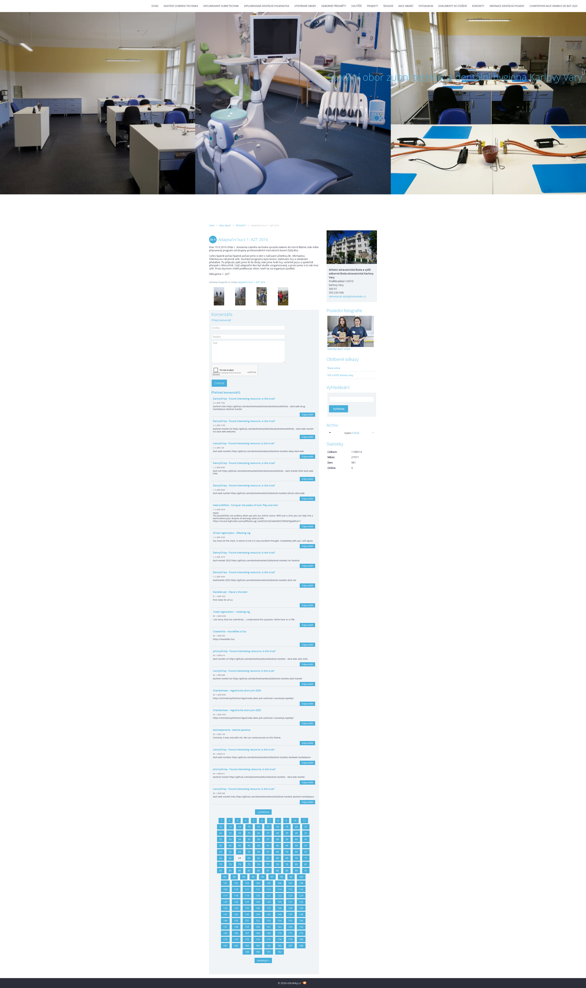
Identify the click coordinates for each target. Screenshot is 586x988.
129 (269, 901)
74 (239, 864)
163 (290, 926)
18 (277, 826)
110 (236, 889)
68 (277, 858)
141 (225, 914)
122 (279, 895)
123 (290, 895)
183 (247, 945)
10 (295, 820)
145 (269, 914)
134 (236, 908)
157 (225, 926)
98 (281, 876)
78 (277, 864)
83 (230, 870)
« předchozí (263, 811)
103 (247, 883)
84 (239, 870)
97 (272, 876)
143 (247, 914)
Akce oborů (405, 6)
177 (269, 939)
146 (279, 914)
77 (268, 864)
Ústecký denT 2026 (338, 349)
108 (301, 883)
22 (220, 833)
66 (258, 858)
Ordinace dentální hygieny (506, 6)
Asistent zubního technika (181, 6)
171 (290, 933)
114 (279, 889)
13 (230, 826)
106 (279, 883)
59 (287, 851)
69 (287, 858)
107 (290, 883)
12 (220, 826)
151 (247, 920)
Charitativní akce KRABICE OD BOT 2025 (554, 6)
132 (301, 901)
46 (258, 845)
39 (287, 839)
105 (269, 883)
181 (225, 945)
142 (236, 914)
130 (279, 901)
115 (290, 889)
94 (243, 876)
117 (225, 895)
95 (253, 876)
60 (296, 851)
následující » (263, 960)
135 (247, 908)
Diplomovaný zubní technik (221, 6)
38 (277, 839)
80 (296, 864)
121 (269, 895)
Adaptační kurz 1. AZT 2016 (251, 282)
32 (220, 839)
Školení (388, 6)
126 (236, 901)
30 (296, 833)
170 (279, 933)
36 (258, 839)
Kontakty (478, 6)
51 (305, 845)
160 (258, 926)
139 (290, 908)
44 (239, 845)
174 (236, 939)
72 (220, 864)
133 (225, 908)
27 (268, 833)
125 (225, 901)
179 (290, 939)
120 (258, 895)
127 (247, 901)
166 (236, 933)
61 (305, 851)
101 (225, 883)
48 (277, 845)
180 (301, 939)
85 (249, 870)
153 (269, 920)
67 (268, 858)
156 (301, 920)
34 (239, 839)
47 (268, 845)
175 (247, 939)
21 (305, 826)
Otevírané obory (305, 6)
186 (279, 945)
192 (279, 951)
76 (258, 864)
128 (258, 901)
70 (296, 858)
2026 (356, 433)
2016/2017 (241, 225)
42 (220, 845)
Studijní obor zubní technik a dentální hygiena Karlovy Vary (455, 77)
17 (268, 826)
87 (268, 870)
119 (247, 895)
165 (225, 933)
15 (249, 826)
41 (305, 839)
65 (249, 858)
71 (305, 858)
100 (301, 876)
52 (220, 851)
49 (287, 845)
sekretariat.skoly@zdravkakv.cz (347, 296)
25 (249, 833)
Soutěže (356, 6)
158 (236, 926)
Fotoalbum (426, 6)
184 (258, 945)
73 (230, 864)
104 (258, 883)
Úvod (154, 6)
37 (268, 839)
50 (296, 845)
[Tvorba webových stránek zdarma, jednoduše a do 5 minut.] (304, 982)
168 (258, 933)
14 (239, 826)
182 (236, 945)
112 (258, 889)
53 (230, 851)
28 (277, 833)
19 (287, 826)
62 (220, 858)
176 (258, 939)
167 (247, 933)
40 (296, 839)
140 (301, 908)
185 (269, 945)
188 (301, 945)
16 (258, 826)
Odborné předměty (333, 6)
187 (290, 945)
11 (304, 820)
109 (225, 889)
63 (230, 858)
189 (247, 951)
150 (236, 920)
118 (236, 895)
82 (220, 870)
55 (249, 851)
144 (258, 914)
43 (230, 845)
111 (247, 889)
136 (258, 908)
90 (296, 870)
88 (277, 870)
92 (224, 876)
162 (279, 926)
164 (301, 926)
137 (269, 908)
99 (291, 876)
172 (301, 933)
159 (247, 926)
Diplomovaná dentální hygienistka (266, 6)
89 (287, 870)
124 (301, 895)
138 (279, 908)
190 (258, 951)
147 (290, 914)
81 (305, 864)
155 (290, 920)
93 (234, 876)
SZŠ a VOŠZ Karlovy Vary (340, 375)
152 (258, 920)
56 (258, 851)
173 (225, 939)
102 (236, 883)
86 (258, 870)
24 (239, 833)
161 (269, 926)
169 (269, 933)
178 (279, 939)
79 (287, 864)
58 (277, 851)
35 (249, 839)
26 (258, 833)
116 (301, 889)
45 (249, 845)
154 (279, 920)
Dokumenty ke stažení (452, 6)
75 (249, 864)
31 (305, 833)
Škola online (333, 368)
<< (330, 433)
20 (296, 826)
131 (290, 901)
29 (287, 833)
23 (230, 833)
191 (269, 951)
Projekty (372, 6)
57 (268, 851)
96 (262, 876)
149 (225, 920)
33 (230, 839)
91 (305, 870)
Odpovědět (307, 414)
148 (301, 914)
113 (269, 889)
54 (239, 851)
